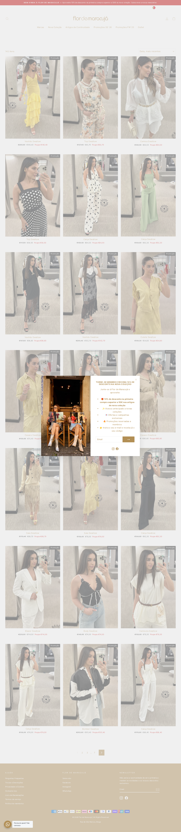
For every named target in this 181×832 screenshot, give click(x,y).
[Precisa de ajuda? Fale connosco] (7, 824)
